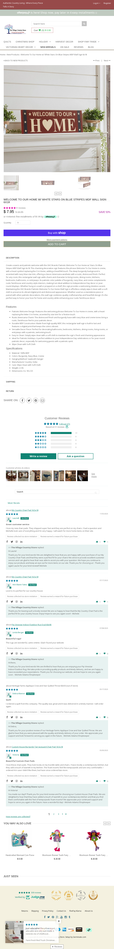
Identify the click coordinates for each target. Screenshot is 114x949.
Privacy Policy (47, 911)
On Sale (64, 47)
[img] (12, 514)
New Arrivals (48, 47)
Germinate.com (79, 937)
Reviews (78, 47)
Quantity (7, 222)
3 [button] (58, 814)
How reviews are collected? (18, 816)
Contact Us (61, 911)
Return (10, 391)
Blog (91, 47)
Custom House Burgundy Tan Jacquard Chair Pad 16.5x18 (37, 746)
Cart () (42, 30)
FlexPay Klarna (75, 911)
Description (12, 258)
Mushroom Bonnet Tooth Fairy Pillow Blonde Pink (63, 855)
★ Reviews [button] (57, 946)
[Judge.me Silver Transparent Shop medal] (81, 895)
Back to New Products (16, 60)
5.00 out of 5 (64, 424)
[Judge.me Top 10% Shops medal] (93, 895)
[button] (10, 208)
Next (106, 60)
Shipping (10, 382)
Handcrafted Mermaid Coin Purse (20, 855)
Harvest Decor (64, 42)
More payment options (57, 239)
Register (107, 3)
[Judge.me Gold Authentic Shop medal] (56, 895)
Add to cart (57, 244)
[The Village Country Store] (15, 28)
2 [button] (53, 814)
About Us (89, 911)
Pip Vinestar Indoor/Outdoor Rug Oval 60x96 (31, 624)
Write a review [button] (38, 456)
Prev (97, 60)
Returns (25, 911)
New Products (13, 54)
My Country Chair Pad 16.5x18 (25, 510)
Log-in (96, 3)
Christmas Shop (25, 42)
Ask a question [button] (75, 456)
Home (2, 54)
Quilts (7, 42)
